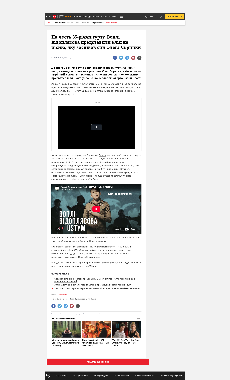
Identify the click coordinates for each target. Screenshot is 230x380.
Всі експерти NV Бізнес (144, 375)
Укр (151, 17)
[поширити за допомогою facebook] (115, 58)
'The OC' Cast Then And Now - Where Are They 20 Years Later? (126, 343)
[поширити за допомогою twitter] (121, 58)
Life (48, 23)
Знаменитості (111, 23)
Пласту (102, 155)
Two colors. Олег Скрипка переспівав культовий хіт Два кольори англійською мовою (97, 288)
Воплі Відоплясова (77, 299)
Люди (76, 23)
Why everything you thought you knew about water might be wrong (65, 343)
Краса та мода (60, 23)
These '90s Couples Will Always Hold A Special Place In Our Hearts (95, 343)
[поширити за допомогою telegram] (127, 58)
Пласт (93, 299)
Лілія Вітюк (63, 294)
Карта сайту (61, 375)
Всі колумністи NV (80, 375)
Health (70, 23)
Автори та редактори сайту (172, 375)
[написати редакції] (133, 58)
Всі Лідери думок (101, 375)
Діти (88, 299)
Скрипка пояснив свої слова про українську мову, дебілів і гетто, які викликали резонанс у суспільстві (94, 280)
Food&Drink (85, 23)
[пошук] (146, 16)
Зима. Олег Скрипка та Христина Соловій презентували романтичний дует (92, 284)
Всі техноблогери (122, 375)
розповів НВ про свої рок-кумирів (105, 262)
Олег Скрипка (62, 299)
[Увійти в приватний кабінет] (161, 16)
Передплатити (174, 17)
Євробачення (98, 23)
